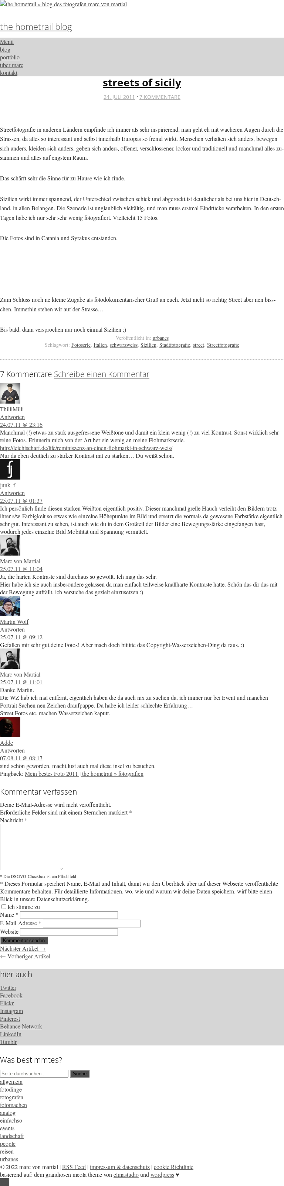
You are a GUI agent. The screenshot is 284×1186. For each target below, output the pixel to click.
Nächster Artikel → (23, 948)
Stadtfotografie (174, 344)
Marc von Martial (20, 561)
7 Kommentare (159, 96)
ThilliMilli (12, 409)
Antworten (12, 417)
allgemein (11, 1081)
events (7, 1128)
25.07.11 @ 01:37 (21, 500)
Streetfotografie (223, 344)
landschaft (12, 1136)
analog (8, 1112)
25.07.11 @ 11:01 (21, 682)
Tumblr (8, 1041)
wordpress (162, 1174)
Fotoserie (81, 344)
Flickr (7, 1003)
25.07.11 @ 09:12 (21, 637)
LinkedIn (10, 1034)
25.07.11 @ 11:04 (21, 569)
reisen (7, 1151)
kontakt (8, 72)
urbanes (161, 337)
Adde (6, 742)
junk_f (7, 485)
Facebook (11, 995)
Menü (7, 41)
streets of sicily (142, 82)
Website (9, 931)
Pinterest (10, 1018)
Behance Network (21, 1026)
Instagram (11, 1010)
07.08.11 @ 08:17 (21, 758)
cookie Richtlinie (173, 1167)
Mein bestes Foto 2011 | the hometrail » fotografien (84, 773)
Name (9, 914)
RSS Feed (74, 1167)
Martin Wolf (14, 621)
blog (5, 49)
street (198, 344)
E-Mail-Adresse (20, 923)
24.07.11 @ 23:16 (21, 424)
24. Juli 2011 (119, 96)
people (8, 1143)
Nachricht (13, 820)
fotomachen (13, 1105)
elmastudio (126, 1174)
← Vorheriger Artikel (25, 956)
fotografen (11, 1097)
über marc (11, 65)
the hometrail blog (36, 26)
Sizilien (148, 344)
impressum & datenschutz (120, 1167)
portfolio (10, 57)
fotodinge (11, 1089)
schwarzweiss (124, 344)
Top (4, 1182)
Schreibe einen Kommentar (101, 374)
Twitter (8, 987)
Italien (100, 344)
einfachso (11, 1120)
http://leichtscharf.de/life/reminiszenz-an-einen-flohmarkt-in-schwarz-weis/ (86, 448)
